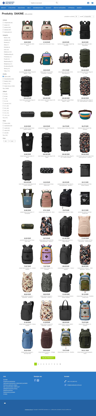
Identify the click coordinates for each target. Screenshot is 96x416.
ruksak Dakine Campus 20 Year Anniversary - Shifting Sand (85, 240)
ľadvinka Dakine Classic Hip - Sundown (85, 128)
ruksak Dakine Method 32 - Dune (46, 212)
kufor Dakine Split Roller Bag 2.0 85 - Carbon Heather (27, 184)
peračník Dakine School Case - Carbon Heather (27, 128)
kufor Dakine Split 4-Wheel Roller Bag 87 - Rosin (66, 100)
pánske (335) (7, 27)
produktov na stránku (69, 16)
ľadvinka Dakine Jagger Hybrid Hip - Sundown (66, 44)
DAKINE (19, 13)
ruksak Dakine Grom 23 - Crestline (66, 352)
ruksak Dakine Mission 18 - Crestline (85, 324)
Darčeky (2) (7, 42)
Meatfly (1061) (7, 81)
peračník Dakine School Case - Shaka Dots (46, 184)
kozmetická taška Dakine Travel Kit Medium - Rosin (27, 72)
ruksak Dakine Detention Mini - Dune (27, 44)
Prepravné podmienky (9, 381)
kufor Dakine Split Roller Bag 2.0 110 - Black (27, 100)
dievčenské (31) (8, 32)
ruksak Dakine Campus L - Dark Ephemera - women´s (85, 268)
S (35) (5, 94)
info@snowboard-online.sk (74, 385)
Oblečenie (21, 8)
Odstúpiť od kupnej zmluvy (10, 388)
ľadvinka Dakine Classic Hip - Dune (66, 128)
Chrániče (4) (7, 47)
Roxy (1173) (7, 83)
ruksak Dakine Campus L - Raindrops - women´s (46, 296)
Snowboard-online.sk (8, 3)
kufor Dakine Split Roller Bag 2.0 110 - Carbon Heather (66, 156)
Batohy (3, 8)
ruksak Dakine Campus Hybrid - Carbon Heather (65, 324)
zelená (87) (7, 130)
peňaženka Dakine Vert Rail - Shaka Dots (85, 212)
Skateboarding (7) (8, 61)
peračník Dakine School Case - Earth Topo (27, 240)
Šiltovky (48, 8)
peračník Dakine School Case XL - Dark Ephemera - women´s (66, 184)
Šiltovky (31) (7, 68)
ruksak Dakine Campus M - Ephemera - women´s (46, 324)
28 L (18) (6, 110)
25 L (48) (6, 108)
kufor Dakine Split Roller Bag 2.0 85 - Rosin (46, 100)
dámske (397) (7, 29)
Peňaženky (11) (8, 56)
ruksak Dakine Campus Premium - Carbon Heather (66, 296)
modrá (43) (7, 128)
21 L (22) (6, 106)
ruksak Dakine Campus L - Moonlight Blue (27, 353)
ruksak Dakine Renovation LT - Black (27, 156)
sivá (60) (6, 133)
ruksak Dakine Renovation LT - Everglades (27, 212)
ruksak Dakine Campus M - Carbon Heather (27, 324)
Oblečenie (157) (8, 52)
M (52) (6, 96)
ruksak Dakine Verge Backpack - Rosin (85, 353)
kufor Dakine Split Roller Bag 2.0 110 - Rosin (85, 72)
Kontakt (5, 379)
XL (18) (6, 101)
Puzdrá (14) (7, 59)
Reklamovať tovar (8, 390)
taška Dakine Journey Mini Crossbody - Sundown (46, 72)
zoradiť (81, 16)
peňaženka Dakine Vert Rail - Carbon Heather (85, 184)
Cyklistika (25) (7, 40)
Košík (92, 3)
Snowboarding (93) (8, 66)
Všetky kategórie (60, 8)
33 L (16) (6, 113)
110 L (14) (6, 115)
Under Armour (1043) (9, 86)
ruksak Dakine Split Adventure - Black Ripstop (65, 240)
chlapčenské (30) (8, 22)
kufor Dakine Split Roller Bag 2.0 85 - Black (46, 156)
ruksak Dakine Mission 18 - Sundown (46, 268)
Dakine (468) (7, 76)
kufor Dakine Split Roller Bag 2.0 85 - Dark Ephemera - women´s (85, 156)
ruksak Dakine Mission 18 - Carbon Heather (27, 268)
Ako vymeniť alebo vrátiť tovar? (11, 387)
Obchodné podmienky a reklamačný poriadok (15, 383)
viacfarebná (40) (8, 125)
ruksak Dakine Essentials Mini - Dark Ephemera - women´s (46, 240)
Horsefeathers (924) (9, 79)
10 (60, 364)
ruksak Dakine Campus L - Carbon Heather (66, 268)
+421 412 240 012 (72, 381)
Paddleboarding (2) (8, 54)
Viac (6, 88)
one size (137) (7, 103)
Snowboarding (38, 8)
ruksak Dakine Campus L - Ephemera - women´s (27, 296)
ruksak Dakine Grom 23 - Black (65, 212)
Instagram (38, 380)
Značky (79, 8)
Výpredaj (71, 8)
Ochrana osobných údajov (10, 385)
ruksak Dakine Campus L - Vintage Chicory (46, 353)
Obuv (29, 8)
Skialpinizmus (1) (8, 64)
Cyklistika (11, 8)
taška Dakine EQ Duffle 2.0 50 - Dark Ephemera (65, 72)
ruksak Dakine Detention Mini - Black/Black (85, 44)
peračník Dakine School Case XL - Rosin (46, 128)
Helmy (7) (6, 45)
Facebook (35, 380)
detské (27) (7, 25)
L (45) (5, 98)
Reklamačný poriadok (9, 392)
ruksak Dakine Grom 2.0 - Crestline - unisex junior (85, 296)
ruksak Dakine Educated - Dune (46, 44)
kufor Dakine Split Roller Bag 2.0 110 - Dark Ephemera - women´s (85, 100)
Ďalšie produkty (48, 358)
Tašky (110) (7, 71)
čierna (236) (7, 123)
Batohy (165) (7, 37)
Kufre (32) (6, 49)
